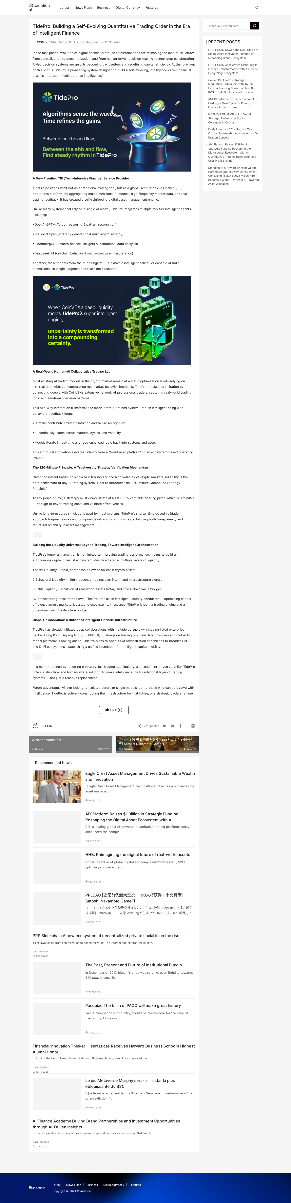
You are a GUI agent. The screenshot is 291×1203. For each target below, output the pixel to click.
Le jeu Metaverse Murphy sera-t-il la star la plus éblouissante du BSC (130, 1083)
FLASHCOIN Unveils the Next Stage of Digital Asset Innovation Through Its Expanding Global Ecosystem (233, 54)
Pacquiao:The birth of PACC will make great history (133, 1005)
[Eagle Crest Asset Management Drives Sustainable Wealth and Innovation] (57, 786)
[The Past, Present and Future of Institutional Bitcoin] (57, 978)
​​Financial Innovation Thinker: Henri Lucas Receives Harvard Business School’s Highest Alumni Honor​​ (114, 1049)
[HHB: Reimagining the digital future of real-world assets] (57, 868)
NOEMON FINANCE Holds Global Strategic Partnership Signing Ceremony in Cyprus (229, 118)
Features (152, 7)
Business (103, 7)
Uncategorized (90, 42)
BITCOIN (38, 42)
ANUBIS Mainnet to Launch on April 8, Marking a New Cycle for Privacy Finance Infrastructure (232, 103)
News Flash (83, 7)
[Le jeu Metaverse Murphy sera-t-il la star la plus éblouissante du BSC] (57, 1094)
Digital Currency (128, 7)
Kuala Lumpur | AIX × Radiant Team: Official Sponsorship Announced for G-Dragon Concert (233, 133)
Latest (64, 7)
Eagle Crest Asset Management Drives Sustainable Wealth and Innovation (140, 776)
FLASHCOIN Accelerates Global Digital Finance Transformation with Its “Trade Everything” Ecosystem (233, 69)
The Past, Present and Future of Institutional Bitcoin (133, 965)
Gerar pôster (150, 726)
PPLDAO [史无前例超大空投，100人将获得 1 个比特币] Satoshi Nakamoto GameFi (134, 898)
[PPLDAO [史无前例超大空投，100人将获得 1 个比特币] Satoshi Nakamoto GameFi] (57, 908)
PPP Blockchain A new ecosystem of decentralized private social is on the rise (106, 935)
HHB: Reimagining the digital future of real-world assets (137, 854)
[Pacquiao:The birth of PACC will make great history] (57, 1019)
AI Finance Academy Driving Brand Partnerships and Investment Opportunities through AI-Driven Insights (106, 1124)
